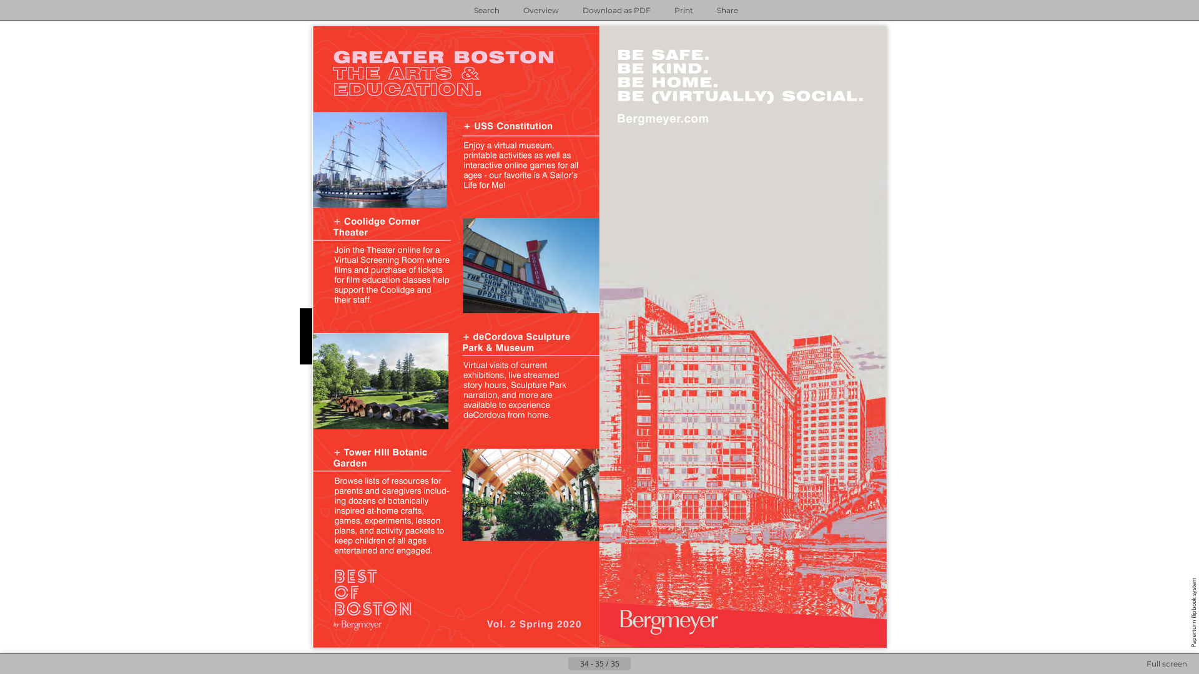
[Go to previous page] (558, 664)
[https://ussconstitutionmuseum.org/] (509, 126)
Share (727, 10)
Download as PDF (617, 10)
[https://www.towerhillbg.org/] (380, 458)
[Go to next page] (156, 337)
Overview (541, 10)
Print (683, 10)
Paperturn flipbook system (1194, 612)
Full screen (1167, 663)
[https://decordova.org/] (517, 342)
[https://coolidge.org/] (376, 227)
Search (487, 10)
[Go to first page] (538, 664)
